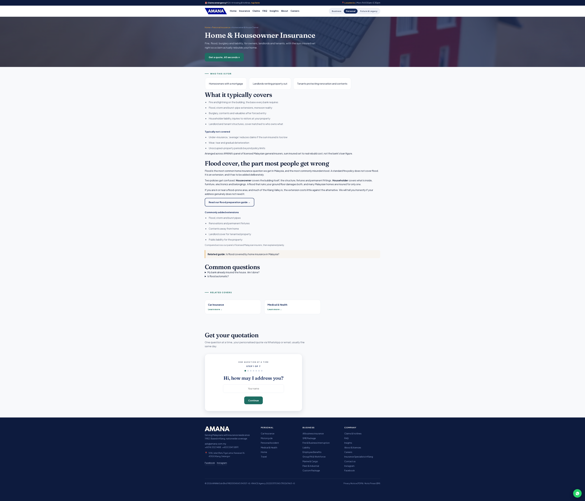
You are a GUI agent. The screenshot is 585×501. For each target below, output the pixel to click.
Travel (264, 456)
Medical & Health (269, 447)
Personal (350, 11)
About (284, 10)
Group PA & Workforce (314, 456)
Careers (295, 10)
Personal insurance (221, 27)
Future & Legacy (368, 11)
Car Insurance (267, 433)
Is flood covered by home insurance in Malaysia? (252, 254)
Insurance (244, 10)
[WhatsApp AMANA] (577, 493)
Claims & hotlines (353, 433)
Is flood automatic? (218, 276)
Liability (306, 447)
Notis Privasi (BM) (372, 483)
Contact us (350, 461)
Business (336, 11)
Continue (253, 400)
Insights (274, 10)
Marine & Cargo (310, 461)
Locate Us (349, 3)
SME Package (309, 438)
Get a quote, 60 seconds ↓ (224, 57)
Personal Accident (270, 442)
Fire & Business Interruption (316, 442)
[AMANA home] (216, 11)
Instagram (222, 463)
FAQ (264, 10)
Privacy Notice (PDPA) (353, 483)
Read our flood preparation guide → (229, 202)
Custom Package (311, 470)
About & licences (352, 447)
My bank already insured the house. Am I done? (233, 272)
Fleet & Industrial (311, 465)
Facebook (210, 463)
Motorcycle (267, 438)
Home (233, 10)
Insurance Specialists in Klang (358, 456)
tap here (255, 3)
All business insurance (313, 433)
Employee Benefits (312, 452)
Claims (256, 10)
